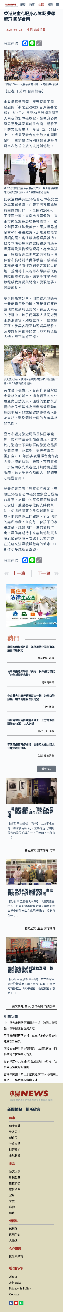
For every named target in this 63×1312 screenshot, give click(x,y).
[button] (46, 769)
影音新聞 (42, 850)
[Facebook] (11, 1303)
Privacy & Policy (20, 1288)
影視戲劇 (14, 1177)
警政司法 (43, 731)
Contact (14, 1294)
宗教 (12, 1201)
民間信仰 (14, 1234)
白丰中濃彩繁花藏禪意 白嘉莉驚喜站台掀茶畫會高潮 (30, 892)
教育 (51, 707)
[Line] (21, 1303)
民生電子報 (48, 682)
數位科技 (14, 1183)
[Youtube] (16, 1303)
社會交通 (14, 1143)
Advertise (15, 1282)
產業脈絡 (43, 658)
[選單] (57, 4)
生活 (41, 4)
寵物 (12, 1207)
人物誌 (13, 1240)
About (13, 1276)
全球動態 (14, 1155)
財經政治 (14, 1149)
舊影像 (13, 1228)
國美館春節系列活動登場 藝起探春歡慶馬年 (30, 970)
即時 (23, 4)
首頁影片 (49, 1006)
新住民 (13, 1137)
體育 (12, 1213)
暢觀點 (51, 4)
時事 (32, 4)
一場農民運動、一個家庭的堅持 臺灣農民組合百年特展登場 (30, 812)
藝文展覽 (30, 850)
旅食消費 (39, 29)
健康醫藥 (14, 1125)
